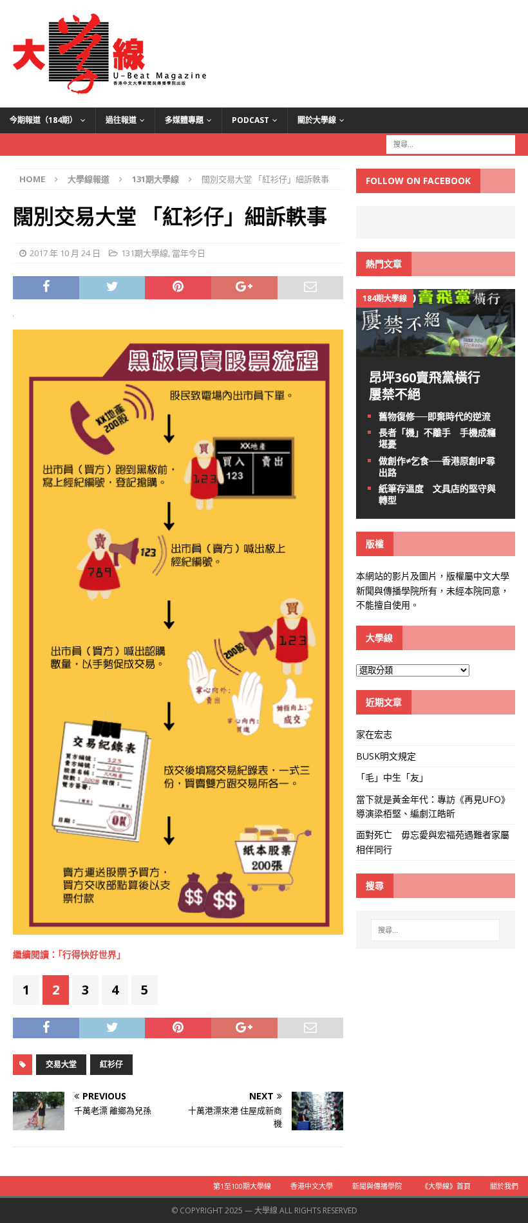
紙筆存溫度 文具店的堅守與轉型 (437, 494)
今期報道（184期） (43, 120)
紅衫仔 (111, 1064)
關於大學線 (316, 120)
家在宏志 (374, 734)
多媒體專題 (184, 120)
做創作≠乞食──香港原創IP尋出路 (437, 466)
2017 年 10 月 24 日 (65, 253)
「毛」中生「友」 (392, 777)
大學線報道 (88, 179)
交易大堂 (61, 1064)
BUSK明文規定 (386, 756)
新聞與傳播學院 (377, 1186)
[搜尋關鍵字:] (450, 143)
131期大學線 (144, 253)
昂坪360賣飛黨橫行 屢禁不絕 (431, 386)
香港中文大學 (311, 1186)
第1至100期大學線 (242, 1186)
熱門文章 (384, 263)
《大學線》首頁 (446, 1186)
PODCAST (250, 120)
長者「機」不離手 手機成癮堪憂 (437, 438)
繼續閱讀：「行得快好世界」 (69, 954)
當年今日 (188, 253)
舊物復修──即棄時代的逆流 (435, 416)
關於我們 (504, 1186)
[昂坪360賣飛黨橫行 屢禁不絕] (435, 349)
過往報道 (121, 120)
